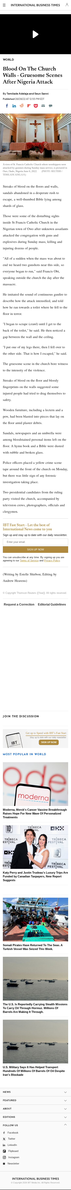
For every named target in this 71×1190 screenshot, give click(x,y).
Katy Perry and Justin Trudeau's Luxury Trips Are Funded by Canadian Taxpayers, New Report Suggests (35, 876)
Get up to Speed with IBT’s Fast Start (46, 733)
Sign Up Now (48, 742)
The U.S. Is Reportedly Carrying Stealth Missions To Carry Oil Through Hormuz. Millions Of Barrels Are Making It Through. (35, 1008)
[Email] (43, 105)
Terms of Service (29, 560)
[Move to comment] (50, 105)
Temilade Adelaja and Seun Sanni (28, 93)
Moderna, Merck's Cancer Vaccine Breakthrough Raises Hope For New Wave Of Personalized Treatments (35, 813)
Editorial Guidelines (52, 604)
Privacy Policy (52, 560)
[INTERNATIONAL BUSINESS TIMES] (35, 5)
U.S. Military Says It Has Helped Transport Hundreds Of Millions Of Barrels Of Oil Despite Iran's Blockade (34, 1071)
